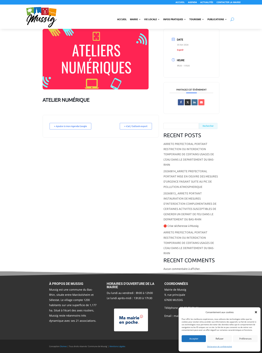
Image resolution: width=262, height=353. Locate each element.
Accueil (180, 2)
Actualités (206, 2)
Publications (215, 19)
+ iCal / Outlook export (136, 126)
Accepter (193, 338)
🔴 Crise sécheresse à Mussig (180, 225)
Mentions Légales (117, 346)
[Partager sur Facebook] (181, 102)
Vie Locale (150, 19)
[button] (255, 312)
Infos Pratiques (173, 19)
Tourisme (195, 19)
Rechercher (208, 126)
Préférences (245, 338)
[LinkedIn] (194, 102)
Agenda (192, 2)
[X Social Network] (188, 102)
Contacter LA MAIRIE (229, 2)
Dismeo (63, 346)
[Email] (201, 102)
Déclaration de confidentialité (219, 346)
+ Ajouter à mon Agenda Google (70, 126)
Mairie (134, 19)
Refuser (219, 338)
